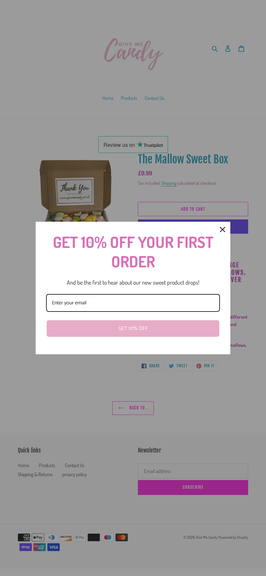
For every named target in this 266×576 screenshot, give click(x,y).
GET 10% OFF (133, 328)
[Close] (222, 229)
